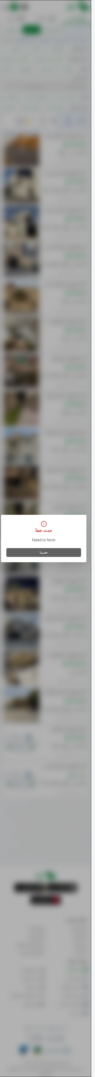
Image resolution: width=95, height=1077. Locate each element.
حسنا (44, 552)
